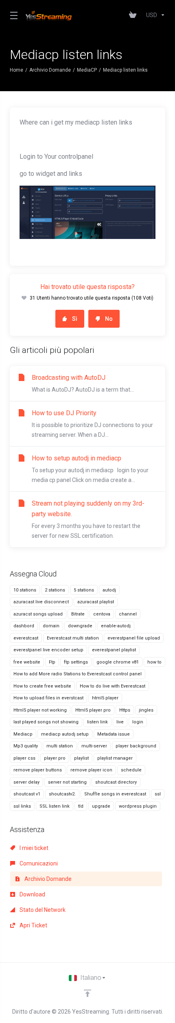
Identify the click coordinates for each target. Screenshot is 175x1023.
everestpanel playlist (114, 650)
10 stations (24, 590)
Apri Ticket (32, 925)
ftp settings (76, 662)
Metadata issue (113, 734)
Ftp (52, 662)
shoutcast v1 (26, 794)
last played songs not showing (46, 722)
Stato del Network (42, 910)
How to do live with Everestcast (112, 686)
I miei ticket (33, 848)
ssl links (22, 806)
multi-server (94, 746)
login (137, 722)
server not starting (67, 782)
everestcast (25, 638)
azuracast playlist (95, 602)
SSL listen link (54, 806)
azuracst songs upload (38, 614)
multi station (59, 746)
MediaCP (87, 70)
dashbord (23, 626)
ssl (158, 794)
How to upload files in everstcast (48, 698)
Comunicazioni (38, 863)
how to (154, 662)
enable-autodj (116, 626)
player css (24, 758)
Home (16, 70)
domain (51, 626)
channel (128, 614)
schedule (131, 770)
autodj (109, 590)
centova (101, 614)
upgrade (101, 806)
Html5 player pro (93, 710)
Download (31, 894)
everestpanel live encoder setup (48, 650)
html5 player (105, 698)
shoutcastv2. (62, 794)
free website (26, 662)
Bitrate (78, 614)
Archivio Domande (50, 70)
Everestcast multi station (73, 638)
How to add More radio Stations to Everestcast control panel (77, 674)
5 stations (84, 590)
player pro (55, 758)
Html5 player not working (40, 710)
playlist (81, 758)
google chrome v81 (117, 662)
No (109, 318)
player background (136, 746)
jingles (146, 710)
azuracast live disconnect (41, 602)
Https (124, 710)
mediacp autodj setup (65, 734)
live (120, 722)
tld (80, 806)
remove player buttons (37, 770)
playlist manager (115, 758)
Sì (74, 318)
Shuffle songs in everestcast (115, 794)
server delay (26, 782)
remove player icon (91, 770)
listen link (97, 722)
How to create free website (42, 686)
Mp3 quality (25, 746)
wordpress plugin (138, 806)
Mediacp (23, 734)
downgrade (80, 626)
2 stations (55, 590)
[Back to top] (87, 993)
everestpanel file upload (133, 638)
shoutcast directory (116, 782)
